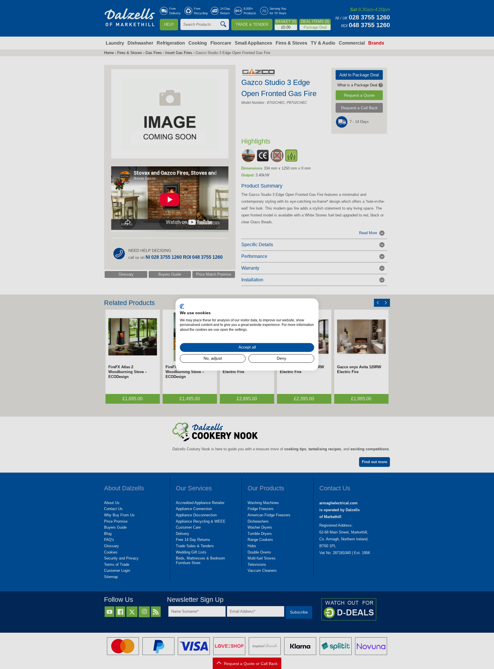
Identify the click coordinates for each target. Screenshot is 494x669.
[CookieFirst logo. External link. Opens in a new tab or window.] (182, 306)
